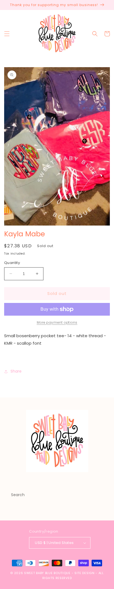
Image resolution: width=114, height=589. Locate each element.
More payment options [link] (57, 322)
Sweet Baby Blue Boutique (48, 573)
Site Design (84, 573)
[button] (7, 34)
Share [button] (16, 371)
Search (18, 495)
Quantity (12, 262)
